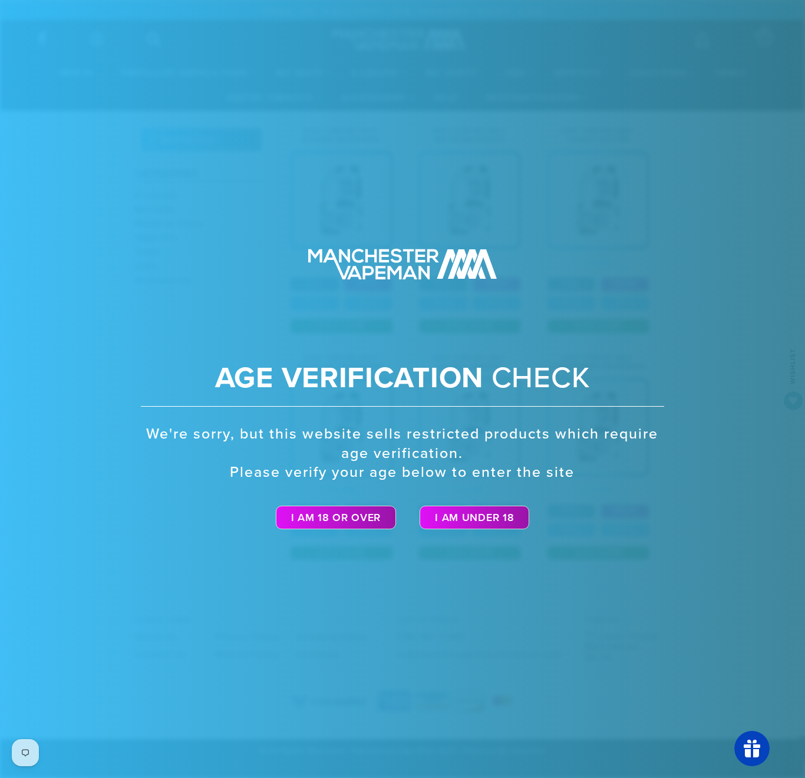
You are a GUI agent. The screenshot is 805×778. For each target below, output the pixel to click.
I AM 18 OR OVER (336, 517)
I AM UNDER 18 (474, 517)
